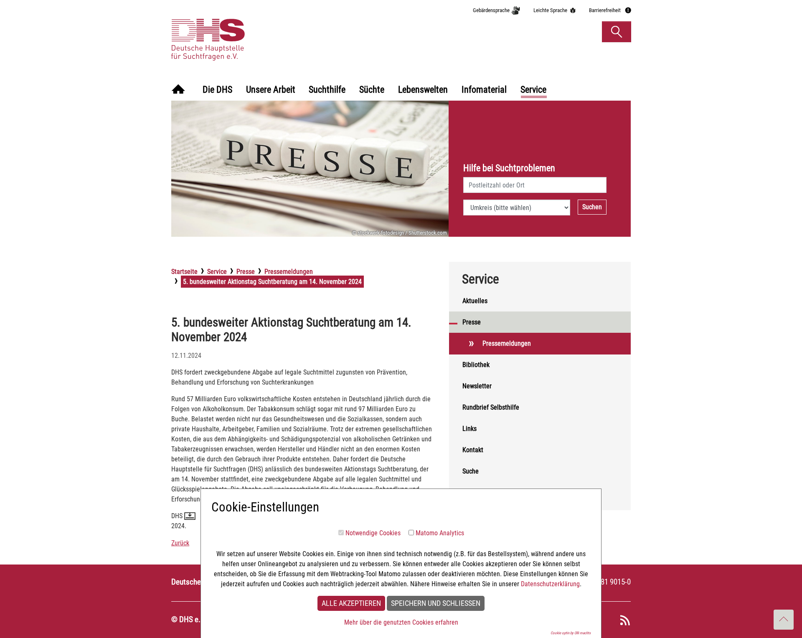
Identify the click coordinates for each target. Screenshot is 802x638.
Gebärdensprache (491, 10)
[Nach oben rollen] (784, 620)
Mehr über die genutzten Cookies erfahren (401, 622)
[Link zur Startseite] (248, 31)
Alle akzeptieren (351, 603)
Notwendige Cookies (373, 533)
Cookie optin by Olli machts (571, 633)
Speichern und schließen (435, 603)
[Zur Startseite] (178, 90)
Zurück (180, 543)
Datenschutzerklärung (550, 584)
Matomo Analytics (440, 533)
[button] (616, 31)
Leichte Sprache (550, 10)
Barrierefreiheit (605, 10)
